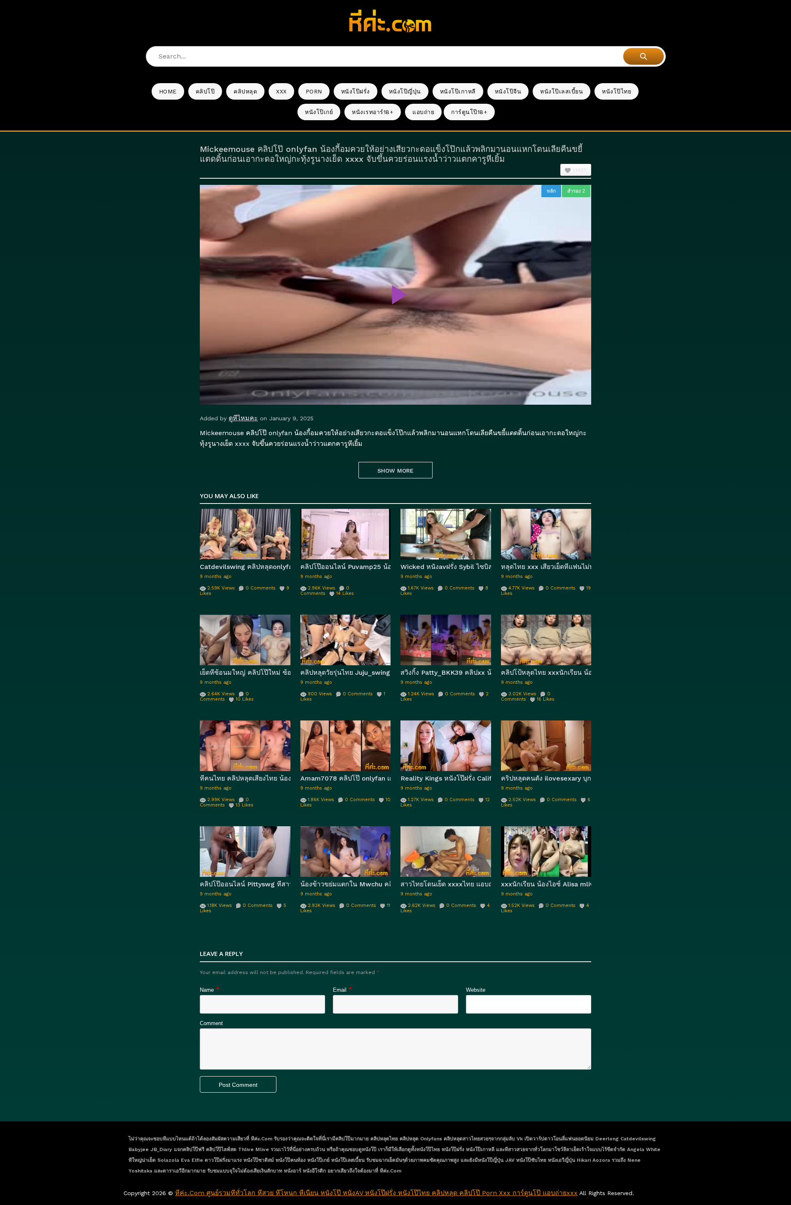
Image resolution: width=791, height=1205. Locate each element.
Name (207, 990)
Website (475, 990)
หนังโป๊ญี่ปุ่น (405, 91)
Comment (211, 1023)
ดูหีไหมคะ (243, 418)
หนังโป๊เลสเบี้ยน (561, 91)
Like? (580, 170)
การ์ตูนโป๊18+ (469, 112)
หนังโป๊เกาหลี (458, 91)
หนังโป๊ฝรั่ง (355, 91)
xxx (281, 91)
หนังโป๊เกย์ (319, 112)
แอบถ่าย (423, 112)
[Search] (643, 56)
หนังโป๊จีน (508, 91)
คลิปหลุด (245, 91)
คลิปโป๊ (205, 91)
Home (168, 91)
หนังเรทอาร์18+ (372, 112)
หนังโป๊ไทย (616, 91)
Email (339, 990)
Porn (314, 91)
